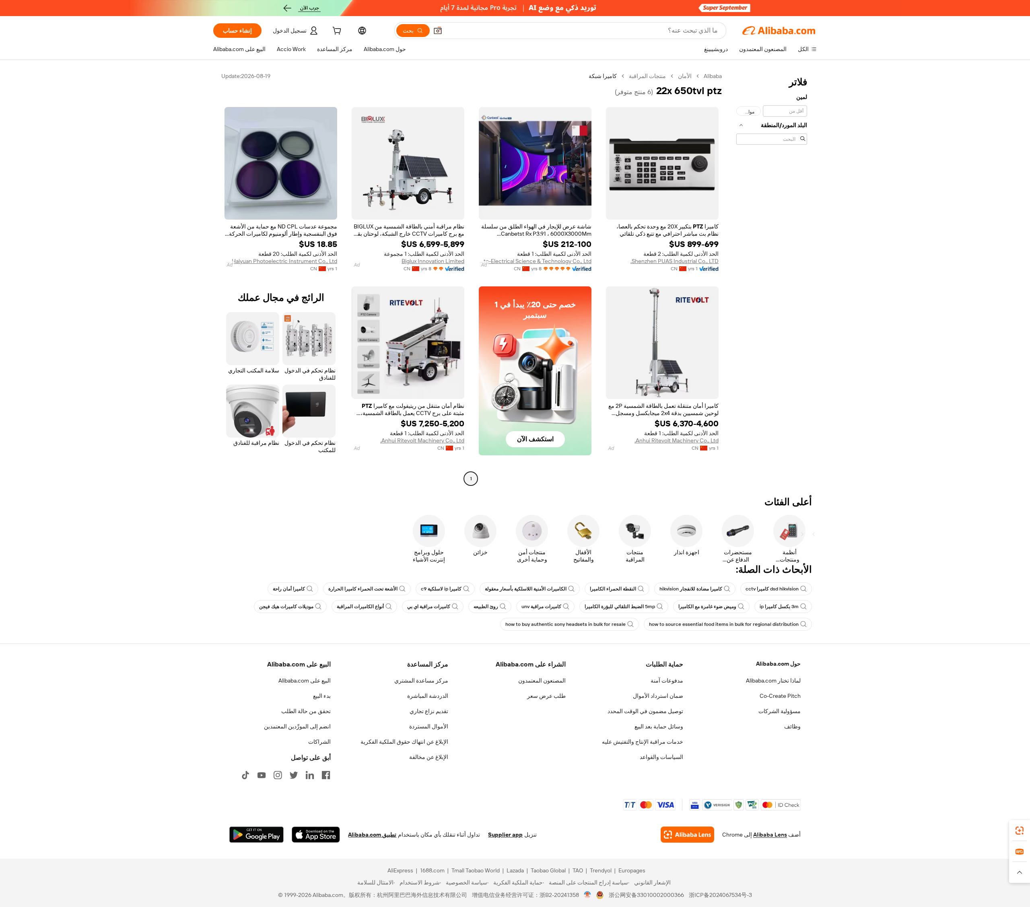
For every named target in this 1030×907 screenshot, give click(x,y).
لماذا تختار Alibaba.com (773, 680)
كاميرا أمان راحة (289, 589)
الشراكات (319, 741)
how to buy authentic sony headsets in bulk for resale (565, 624)
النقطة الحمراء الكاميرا (613, 589)
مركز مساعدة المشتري (421, 680)
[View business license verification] (587, 895)
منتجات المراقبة (647, 76)
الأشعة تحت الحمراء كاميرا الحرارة (363, 589)
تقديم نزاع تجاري (429, 711)
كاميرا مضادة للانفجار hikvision (690, 589)
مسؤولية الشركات (779, 711)
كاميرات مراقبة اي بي (428, 606)
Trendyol (601, 870)
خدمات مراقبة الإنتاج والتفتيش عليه (642, 741)
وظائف (792, 726)
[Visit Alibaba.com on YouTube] (261, 775)
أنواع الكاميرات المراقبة (360, 606)
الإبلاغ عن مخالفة (428, 757)
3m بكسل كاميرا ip (779, 606)
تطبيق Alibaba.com (372, 834)
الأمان (685, 76)
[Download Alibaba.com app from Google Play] (256, 835)
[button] (438, 30)
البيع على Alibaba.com (304, 680)
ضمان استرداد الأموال (658, 696)
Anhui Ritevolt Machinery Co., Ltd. (676, 440)
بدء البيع (322, 696)
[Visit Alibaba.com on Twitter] (294, 775)
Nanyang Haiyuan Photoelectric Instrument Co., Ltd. (281, 261)
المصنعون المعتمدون (542, 680)
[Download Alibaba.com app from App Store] (316, 835)
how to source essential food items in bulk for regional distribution (724, 624)
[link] (1019, 830)
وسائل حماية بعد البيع (658, 726)
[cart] (336, 32)
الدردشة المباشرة (427, 696)
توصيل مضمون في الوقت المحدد (645, 711)
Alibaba (713, 76)
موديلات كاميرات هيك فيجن (286, 606)
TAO (578, 870)
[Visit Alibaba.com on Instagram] (277, 775)
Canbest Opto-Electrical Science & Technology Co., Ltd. (535, 261)
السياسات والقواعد (661, 757)
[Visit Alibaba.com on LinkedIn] (310, 775)
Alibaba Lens (770, 834)
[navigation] (771, 278)
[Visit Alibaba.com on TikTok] (245, 775)
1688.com (432, 870)
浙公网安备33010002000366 (646, 895)
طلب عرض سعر (546, 696)
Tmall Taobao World (475, 870)
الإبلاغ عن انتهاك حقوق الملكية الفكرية (404, 741)
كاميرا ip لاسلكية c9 (441, 589)
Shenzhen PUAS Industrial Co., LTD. (674, 261)
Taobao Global (548, 870)
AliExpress (400, 870)
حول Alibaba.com (778, 663)
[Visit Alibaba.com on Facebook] (326, 775)
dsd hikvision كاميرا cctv (772, 589)
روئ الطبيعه (486, 606)
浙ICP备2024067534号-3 (720, 895)
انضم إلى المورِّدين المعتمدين (297, 726)
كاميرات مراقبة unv (541, 606)
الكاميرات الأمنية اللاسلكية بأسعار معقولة (525, 589)
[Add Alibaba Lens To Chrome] (687, 835)
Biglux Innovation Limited (433, 261)
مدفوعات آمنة (667, 680)
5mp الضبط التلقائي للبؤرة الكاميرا (620, 606)
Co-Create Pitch (780, 696)
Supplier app (505, 834)
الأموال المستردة (428, 726)
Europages (631, 870)
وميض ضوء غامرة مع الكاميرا (707, 606)
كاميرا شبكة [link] (603, 76)
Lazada (515, 870)
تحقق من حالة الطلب (306, 711)
